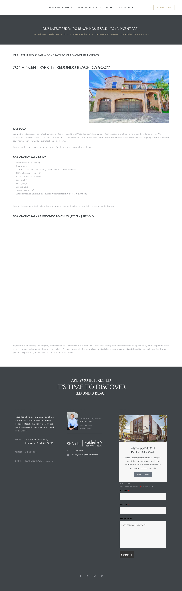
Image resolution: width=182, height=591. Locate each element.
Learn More (143, 474)
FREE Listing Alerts (89, 8)
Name (124, 490)
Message (127, 518)
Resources (124, 8)
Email (124, 504)
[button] (164, 7)
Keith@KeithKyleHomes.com (39, 461)
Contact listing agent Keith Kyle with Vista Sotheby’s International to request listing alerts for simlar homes (63, 206)
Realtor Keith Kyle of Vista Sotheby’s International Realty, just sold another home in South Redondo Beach (107, 134)
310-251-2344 (31, 452)
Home (109, 8)
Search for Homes (59, 8)
